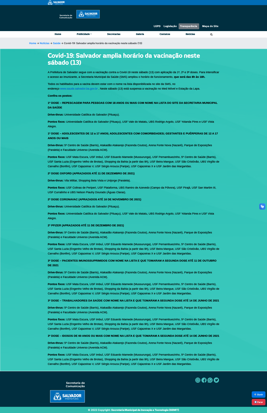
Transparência (188, 26)
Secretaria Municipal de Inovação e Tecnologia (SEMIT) (145, 409)
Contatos (165, 34)
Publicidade (83, 34)
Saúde (56, 43)
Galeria (140, 34)
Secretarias (113, 34)
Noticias (190, 34)
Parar (260, 402)
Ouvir (260, 394)
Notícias (44, 43)
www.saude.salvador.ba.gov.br (79, 88)
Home (58, 34)
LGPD (157, 26)
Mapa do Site (210, 26)
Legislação (170, 26)
